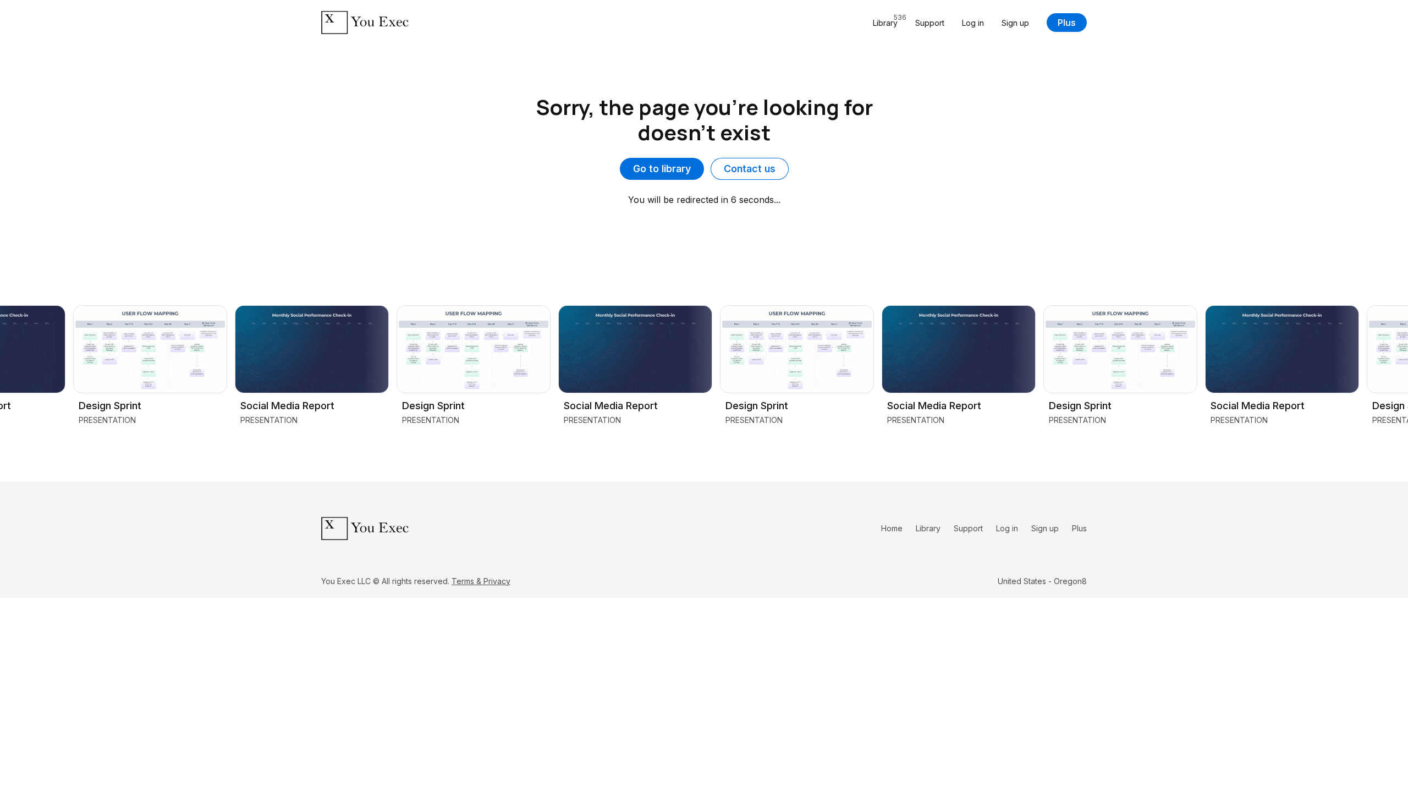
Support (929, 23)
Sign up (1015, 23)
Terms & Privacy (481, 581)
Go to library (662, 168)
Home (892, 528)
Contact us (750, 168)
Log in (973, 23)
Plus (1067, 22)
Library (928, 528)
